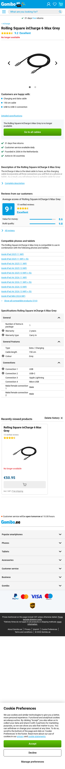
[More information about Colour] (3, 356)
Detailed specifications (11, 116)
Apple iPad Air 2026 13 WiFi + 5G (16, 291)
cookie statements (37, 736)
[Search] (60, 11)
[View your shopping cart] (61, 4)
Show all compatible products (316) (20, 301)
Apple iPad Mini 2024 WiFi (13, 296)
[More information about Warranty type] (3, 335)
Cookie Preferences (49, 629)
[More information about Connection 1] (3, 369)
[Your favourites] (55, 4)
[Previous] (9, 63)
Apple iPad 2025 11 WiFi (12, 254)
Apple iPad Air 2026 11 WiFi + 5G (16, 282)
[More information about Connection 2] (3, 373)
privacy (20, 736)
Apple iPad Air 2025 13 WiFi (14, 268)
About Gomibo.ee (15, 629)
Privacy (27, 629)
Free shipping (17, 491)
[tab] (30, 87)
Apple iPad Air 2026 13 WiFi (14, 287)
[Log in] (49, 4)
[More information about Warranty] (3, 330)
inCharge (6, 24)
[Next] (56, 63)
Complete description (15, 183)
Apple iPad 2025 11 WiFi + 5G (15, 259)
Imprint (36, 629)
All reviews (10, 230)
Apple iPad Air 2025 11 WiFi (14, 263)
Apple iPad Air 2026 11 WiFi (14, 277)
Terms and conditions (23, 632)
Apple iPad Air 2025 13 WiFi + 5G (16, 273)
